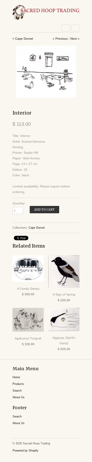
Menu (65, 28)
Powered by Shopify (25, 450)
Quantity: (19, 203)
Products (18, 384)
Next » (74, 38)
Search (17, 390)
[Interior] (46, 72)
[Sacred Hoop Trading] (46, 12)
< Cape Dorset (23, 38)
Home (16, 377)
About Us (19, 397)
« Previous (60, 38)
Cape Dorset (37, 227)
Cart (75, 28)
